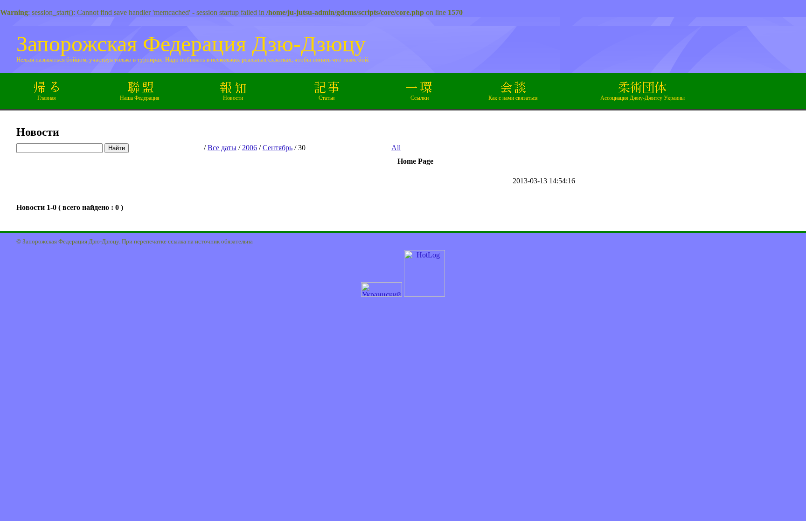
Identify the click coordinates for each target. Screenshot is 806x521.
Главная (46, 98)
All (396, 148)
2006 (249, 148)
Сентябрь (277, 148)
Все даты (222, 148)
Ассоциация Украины (642, 98)
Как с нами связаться (513, 98)
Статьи (326, 98)
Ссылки (419, 98)
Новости (233, 98)
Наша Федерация (140, 98)
